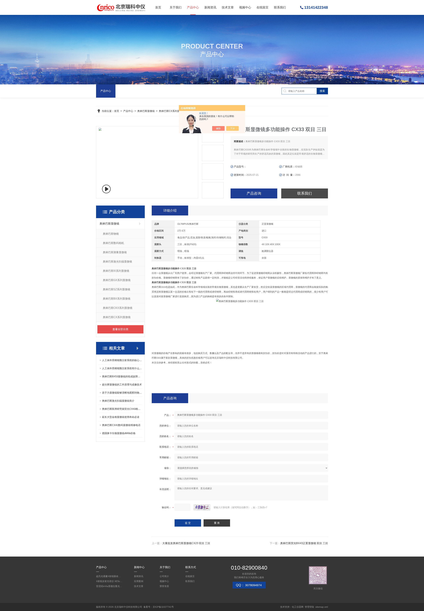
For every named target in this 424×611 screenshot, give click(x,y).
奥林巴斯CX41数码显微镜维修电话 (121, 425)
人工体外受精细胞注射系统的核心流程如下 (122, 360)
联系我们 (280, 7)
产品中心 (193, 7)
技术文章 (228, 7)
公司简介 (164, 576)
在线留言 (262, 7)
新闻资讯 (210, 7)
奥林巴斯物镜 (111, 233)
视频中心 (245, 7)
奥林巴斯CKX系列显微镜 (117, 307)
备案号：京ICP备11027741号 (158, 607)
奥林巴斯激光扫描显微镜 (117, 261)
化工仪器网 (297, 607)
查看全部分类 (120, 329)
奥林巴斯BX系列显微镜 (116, 298)
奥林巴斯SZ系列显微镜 (116, 289)
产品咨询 (254, 193)
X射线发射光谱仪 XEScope (109, 581)
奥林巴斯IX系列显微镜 (116, 270)
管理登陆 (309, 607)
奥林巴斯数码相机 (113, 243)
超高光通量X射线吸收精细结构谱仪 (109, 576)
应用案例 (138, 581)
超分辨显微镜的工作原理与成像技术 (122, 384)
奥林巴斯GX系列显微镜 (117, 280)
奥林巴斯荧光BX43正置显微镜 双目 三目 (304, 543)
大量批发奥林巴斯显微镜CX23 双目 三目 (186, 543)
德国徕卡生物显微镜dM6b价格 (118, 433)
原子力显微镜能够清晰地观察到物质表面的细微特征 (122, 392)
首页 (158, 7)
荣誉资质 (164, 586)
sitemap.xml (321, 607)
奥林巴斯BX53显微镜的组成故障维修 (122, 376)
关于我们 (176, 7)
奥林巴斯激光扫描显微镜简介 (118, 400)
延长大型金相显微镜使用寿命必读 (120, 417)
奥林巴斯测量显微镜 (115, 252)
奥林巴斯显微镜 (146, 111)
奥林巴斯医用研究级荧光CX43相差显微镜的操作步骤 (122, 408)
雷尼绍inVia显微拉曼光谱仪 (109, 586)
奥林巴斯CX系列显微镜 (172, 111)
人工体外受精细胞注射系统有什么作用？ (122, 368)
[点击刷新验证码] (202, 507)
